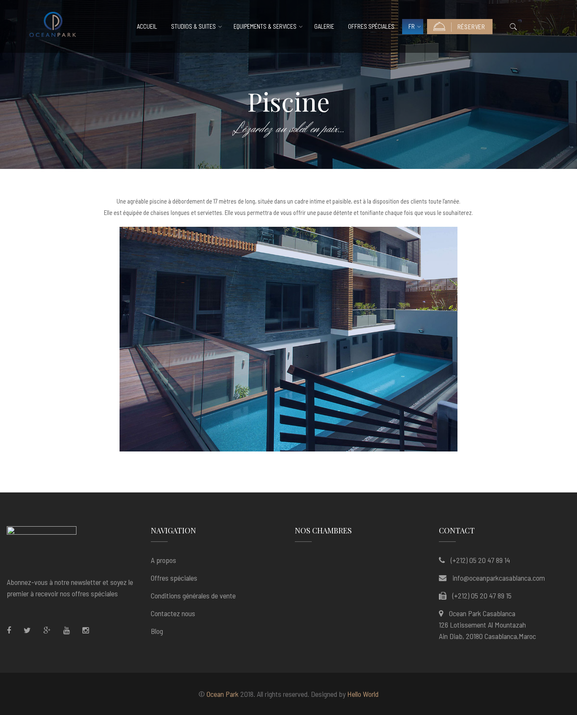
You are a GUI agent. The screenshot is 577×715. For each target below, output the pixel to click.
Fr (411, 26)
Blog (157, 631)
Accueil (147, 26)
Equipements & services (265, 26)
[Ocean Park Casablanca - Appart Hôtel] (53, 26)
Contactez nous (173, 613)
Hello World (362, 694)
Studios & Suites (193, 26)
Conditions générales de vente (193, 595)
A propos (163, 560)
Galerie (324, 26)
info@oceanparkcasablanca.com (498, 577)
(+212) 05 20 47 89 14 (480, 560)
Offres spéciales (371, 26)
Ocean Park (223, 694)
